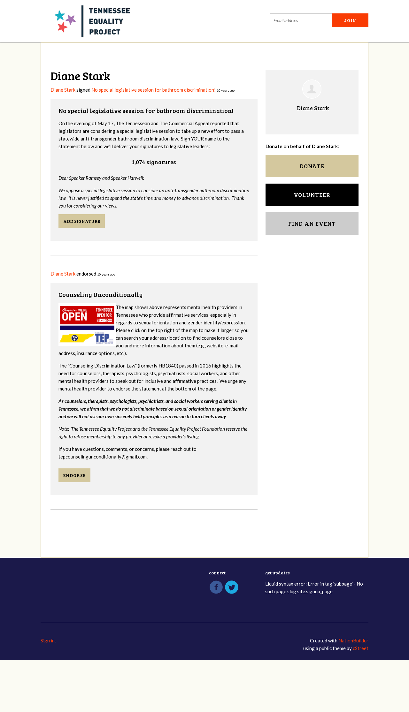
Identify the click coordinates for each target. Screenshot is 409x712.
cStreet (360, 648)
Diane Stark (62, 90)
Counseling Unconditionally (100, 295)
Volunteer (312, 195)
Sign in (48, 640)
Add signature (81, 221)
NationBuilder (353, 640)
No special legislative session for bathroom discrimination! (153, 90)
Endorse (74, 475)
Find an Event (312, 223)
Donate (312, 166)
